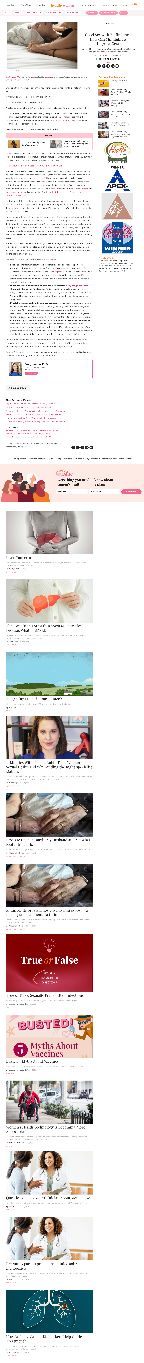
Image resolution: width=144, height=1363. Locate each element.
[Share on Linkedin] (113, 66)
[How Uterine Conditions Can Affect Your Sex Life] (103, 125)
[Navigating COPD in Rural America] (49, 674)
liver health (11, 572)
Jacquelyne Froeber (17, 1004)
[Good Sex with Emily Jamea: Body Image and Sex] (14, 144)
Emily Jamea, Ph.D (13, 77)
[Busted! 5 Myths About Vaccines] (49, 1036)
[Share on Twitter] (104, 66)
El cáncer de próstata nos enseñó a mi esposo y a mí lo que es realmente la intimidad (47, 912)
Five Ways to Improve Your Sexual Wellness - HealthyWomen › (33, 414)
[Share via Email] (117, 66)
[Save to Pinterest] (108, 66)
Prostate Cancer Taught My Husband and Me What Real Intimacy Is (48, 842)
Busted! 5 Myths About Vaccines (32, 1061)
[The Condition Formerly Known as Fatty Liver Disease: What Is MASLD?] (49, 601)
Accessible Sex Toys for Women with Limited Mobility (120, 103)
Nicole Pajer (13, 783)
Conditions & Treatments (109, 5)
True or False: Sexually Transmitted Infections (45, 995)
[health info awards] (117, 237)
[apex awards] (117, 178)
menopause (11, 1210)
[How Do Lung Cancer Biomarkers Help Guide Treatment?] (49, 1311)
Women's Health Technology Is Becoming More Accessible (45, 1129)
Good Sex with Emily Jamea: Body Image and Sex (34, 143)
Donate (123, 13)
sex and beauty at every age (16, 446)
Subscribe (92, 13)
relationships (34, 443)
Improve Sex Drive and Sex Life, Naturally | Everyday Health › (28, 434)
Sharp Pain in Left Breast (108, 261)
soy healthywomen (54, 13)
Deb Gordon (14, 708)
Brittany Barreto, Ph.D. (17, 1143)
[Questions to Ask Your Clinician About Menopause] (49, 1173)
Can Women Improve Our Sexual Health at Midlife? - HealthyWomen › (36, 411)
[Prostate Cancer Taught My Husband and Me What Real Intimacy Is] (49, 815)
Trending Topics (106, 258)
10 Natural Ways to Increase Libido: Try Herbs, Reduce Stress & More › (32, 430)
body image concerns (77, 285)
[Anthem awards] (117, 206)
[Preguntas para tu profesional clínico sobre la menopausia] (49, 1239)
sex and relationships (21, 443)
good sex (19, 13)
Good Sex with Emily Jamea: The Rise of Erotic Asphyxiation (121, 92)
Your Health (11, 5)
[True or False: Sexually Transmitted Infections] (49, 963)
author (47, 77)
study (37, 306)
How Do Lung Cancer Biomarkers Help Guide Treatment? (44, 1338)
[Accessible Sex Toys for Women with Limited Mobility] (103, 103)
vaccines (10, 1073)
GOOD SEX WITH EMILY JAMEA (108, 59)
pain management (14, 192)
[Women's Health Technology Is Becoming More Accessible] (49, 1102)
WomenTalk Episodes (75, 13)
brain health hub (34, 13)
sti (7, 1007)
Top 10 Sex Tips (111, 263)
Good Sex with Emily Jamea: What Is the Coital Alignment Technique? (121, 134)
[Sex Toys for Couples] (103, 83)
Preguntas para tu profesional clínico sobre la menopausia (44, 1266)
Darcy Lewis (14, 569)
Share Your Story (108, 13)
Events (7, 13)
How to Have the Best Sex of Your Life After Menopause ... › (31, 418)
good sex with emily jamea (53, 443)
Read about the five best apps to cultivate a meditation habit (34, 166)
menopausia (11, 1282)
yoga (43, 182)
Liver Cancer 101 (20, 557)
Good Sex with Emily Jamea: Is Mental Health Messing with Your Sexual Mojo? (77, 144)
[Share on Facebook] (99, 66)
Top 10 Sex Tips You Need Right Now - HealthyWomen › (30, 403)
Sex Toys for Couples (119, 81)
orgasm (58, 272)
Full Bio (30, 373)
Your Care (41, 5)
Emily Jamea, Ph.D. (104, 55)
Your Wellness (26, 5)
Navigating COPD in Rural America (35, 698)
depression (84, 188)
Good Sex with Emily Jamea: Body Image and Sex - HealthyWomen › (36, 421)
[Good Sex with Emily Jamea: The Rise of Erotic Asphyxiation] (103, 92)
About (125, 5)
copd (8, 711)
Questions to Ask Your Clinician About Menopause (48, 1197)
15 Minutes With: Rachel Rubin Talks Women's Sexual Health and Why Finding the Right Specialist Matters (49, 767)
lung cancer (11, 1355)
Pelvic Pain (127, 266)
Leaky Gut (123, 263)
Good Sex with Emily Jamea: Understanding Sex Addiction (121, 114)
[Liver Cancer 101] (49, 532)
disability (10, 1146)
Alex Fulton (13, 642)
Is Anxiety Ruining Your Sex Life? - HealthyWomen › (28, 407)
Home (108, 23)
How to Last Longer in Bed (114, 271)
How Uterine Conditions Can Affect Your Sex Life (120, 124)
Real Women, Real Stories (87, 5)
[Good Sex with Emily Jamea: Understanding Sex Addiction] (103, 114)
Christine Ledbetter (16, 853)
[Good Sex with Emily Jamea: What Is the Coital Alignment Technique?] (103, 134)
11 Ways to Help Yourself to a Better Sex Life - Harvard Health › (29, 437)
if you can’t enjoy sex (65, 120)
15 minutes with (13, 786)
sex (113, 23)
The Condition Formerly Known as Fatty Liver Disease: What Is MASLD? (44, 628)
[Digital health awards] (117, 152)
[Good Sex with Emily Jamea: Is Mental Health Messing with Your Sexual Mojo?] (56, 144)
